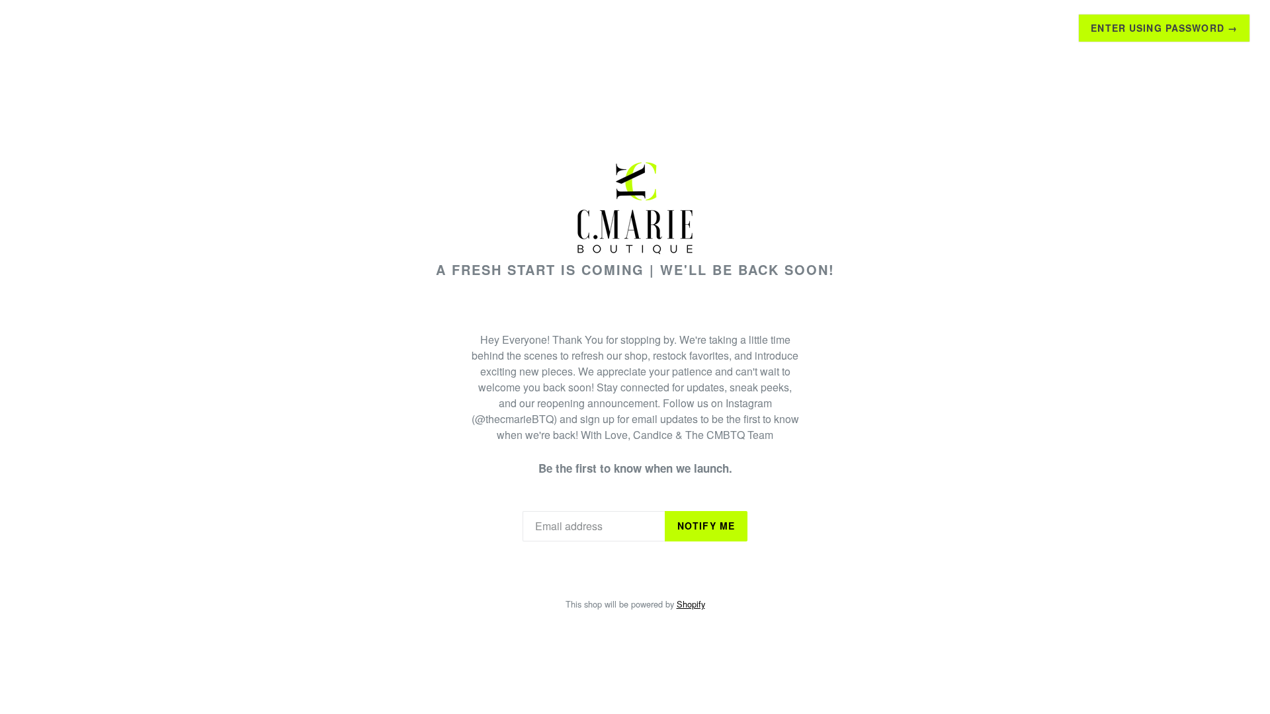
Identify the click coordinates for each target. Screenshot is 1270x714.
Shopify (691, 604)
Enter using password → (1164, 27)
